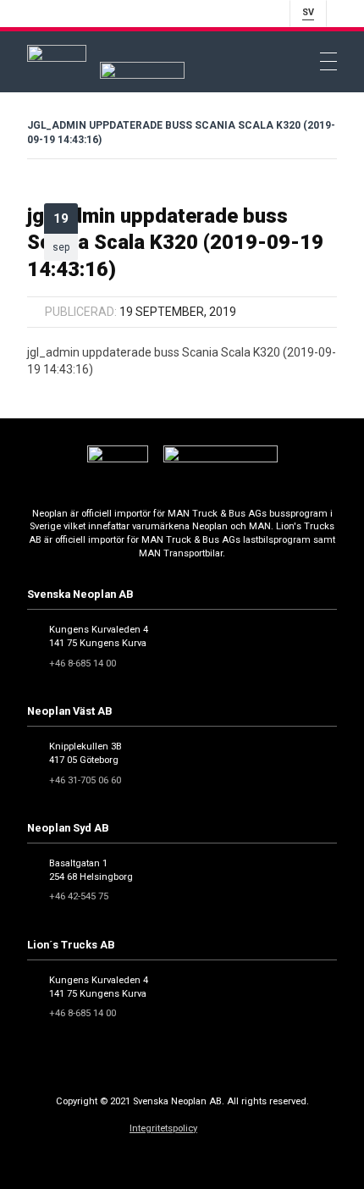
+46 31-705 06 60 (85, 780)
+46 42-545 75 (78, 896)
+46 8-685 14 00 (82, 663)
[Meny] (328, 62)
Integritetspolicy (163, 1128)
